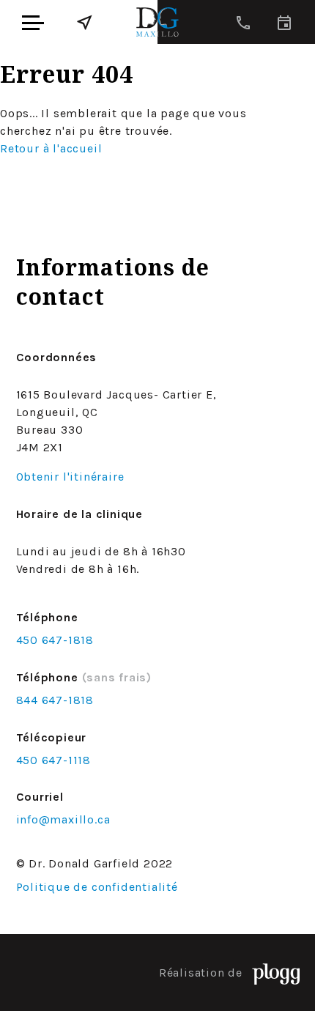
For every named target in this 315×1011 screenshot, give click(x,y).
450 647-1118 (54, 760)
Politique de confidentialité (97, 887)
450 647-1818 (55, 640)
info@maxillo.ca (63, 819)
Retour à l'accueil (51, 148)
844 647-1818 (55, 700)
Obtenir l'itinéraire (70, 477)
